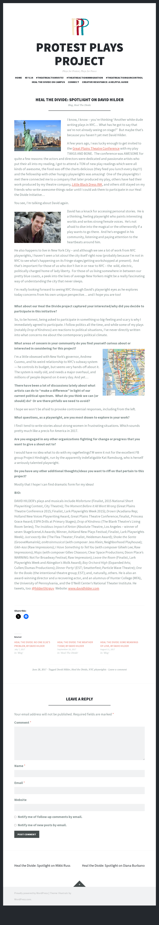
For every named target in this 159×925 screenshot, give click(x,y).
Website (20, 800)
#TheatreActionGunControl (124, 77)
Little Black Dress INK (87, 184)
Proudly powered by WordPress (31, 893)
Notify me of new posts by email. (42, 825)
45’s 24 (29, 77)
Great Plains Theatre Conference (96, 148)
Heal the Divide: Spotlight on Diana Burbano (113, 865)
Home (18, 77)
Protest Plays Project (79, 54)
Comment (22, 722)
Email (19, 783)
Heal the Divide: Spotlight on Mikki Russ (42, 865)
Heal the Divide (79, 669)
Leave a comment (117, 669)
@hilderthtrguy (43, 588)
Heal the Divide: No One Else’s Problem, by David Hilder (32, 644)
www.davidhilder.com (83, 588)
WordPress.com (22, 899)
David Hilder (63, 669)
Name (19, 766)
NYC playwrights (97, 669)
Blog (70, 105)
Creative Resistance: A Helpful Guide (105, 82)
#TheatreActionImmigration (85, 77)
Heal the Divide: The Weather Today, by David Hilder (75, 644)
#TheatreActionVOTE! (50, 77)
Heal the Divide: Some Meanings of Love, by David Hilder (119, 644)
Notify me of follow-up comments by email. (50, 817)
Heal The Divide (82, 105)
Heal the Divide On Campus (48, 82)
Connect (73, 82)
